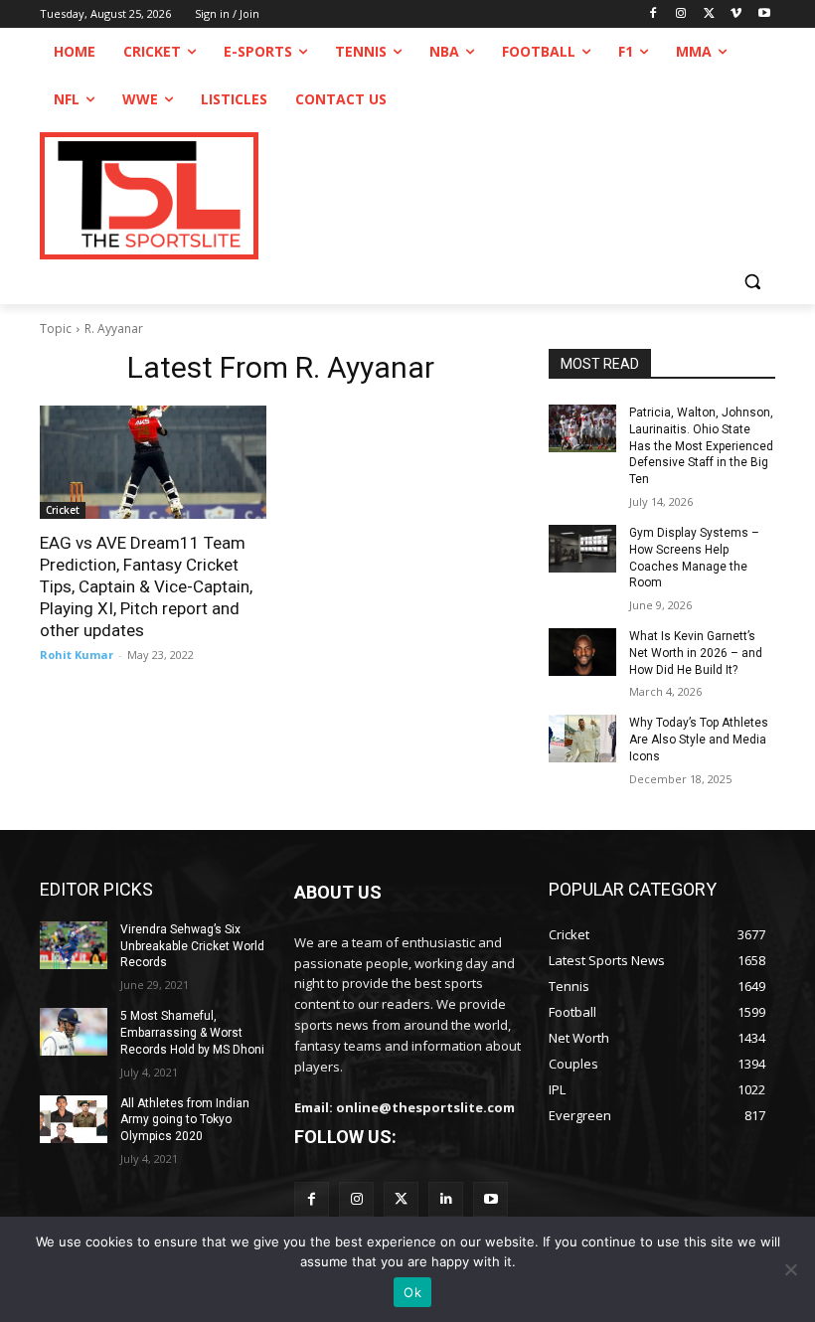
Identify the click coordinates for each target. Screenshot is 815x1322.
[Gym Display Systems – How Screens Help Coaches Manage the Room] (582, 549)
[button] (752, 280)
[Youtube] (763, 14)
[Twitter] (401, 1199)
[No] (790, 1269)
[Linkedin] (445, 1199)
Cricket (63, 510)
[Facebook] (653, 14)
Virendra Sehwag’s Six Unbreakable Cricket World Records (192, 946)
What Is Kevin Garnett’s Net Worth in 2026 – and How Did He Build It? (695, 653)
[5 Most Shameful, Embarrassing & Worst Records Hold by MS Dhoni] (73, 1032)
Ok (412, 1292)
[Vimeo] (736, 14)
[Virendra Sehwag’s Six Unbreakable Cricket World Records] (73, 945)
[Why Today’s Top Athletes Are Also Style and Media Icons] (582, 738)
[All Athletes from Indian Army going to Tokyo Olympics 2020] (73, 1119)
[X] (709, 14)
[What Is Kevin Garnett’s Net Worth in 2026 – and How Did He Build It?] (582, 652)
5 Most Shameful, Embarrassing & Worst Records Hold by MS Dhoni (192, 1033)
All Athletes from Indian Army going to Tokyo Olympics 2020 (184, 1120)
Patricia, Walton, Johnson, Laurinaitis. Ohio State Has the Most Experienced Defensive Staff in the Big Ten (701, 446)
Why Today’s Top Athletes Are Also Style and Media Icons (698, 739)
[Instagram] (681, 14)
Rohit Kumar (76, 654)
